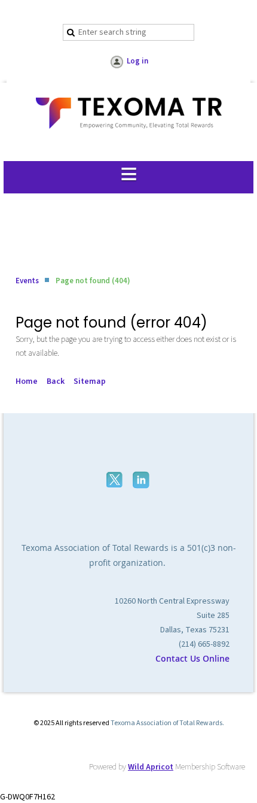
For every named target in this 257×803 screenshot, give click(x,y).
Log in (137, 61)
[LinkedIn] (142, 479)
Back (56, 381)
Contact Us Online (192, 658)
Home (27, 381)
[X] (115, 479)
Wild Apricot (150, 767)
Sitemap (90, 381)
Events (27, 280)
